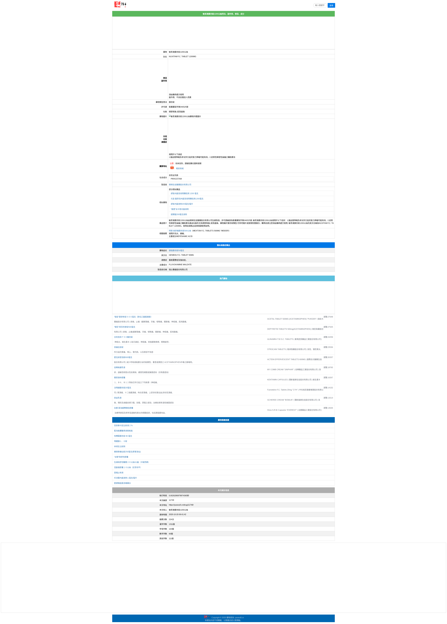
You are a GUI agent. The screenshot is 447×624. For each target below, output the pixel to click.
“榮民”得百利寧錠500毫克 (124, 327)
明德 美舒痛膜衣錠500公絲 (180, 231)
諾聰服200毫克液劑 (179, 214)
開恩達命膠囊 (119, 378)
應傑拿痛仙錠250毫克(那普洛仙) (127, 452)
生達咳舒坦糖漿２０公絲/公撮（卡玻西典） (132, 462)
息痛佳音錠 (118, 347)
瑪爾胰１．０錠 (120, 441)
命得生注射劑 (119, 446)
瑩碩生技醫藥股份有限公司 (180, 185)
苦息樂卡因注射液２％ (123, 426)
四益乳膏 (118, 398)
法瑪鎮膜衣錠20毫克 (122, 388)
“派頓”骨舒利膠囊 (121, 457)
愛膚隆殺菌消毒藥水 (122, 483)
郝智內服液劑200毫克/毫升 (182, 204)
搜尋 (331, 6)
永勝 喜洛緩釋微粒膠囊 (123, 408)
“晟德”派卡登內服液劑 (180, 209)
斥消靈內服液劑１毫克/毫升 (125, 478)
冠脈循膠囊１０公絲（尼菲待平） (128, 467)
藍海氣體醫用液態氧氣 (123, 431)
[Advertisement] (182, 33)
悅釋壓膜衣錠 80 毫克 (123, 436)
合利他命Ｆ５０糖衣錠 (123, 337)
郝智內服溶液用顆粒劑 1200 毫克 (184, 193)
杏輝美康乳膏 (119, 367)
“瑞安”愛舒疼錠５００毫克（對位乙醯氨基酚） (133, 317)
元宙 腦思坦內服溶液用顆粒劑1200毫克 (187, 199)
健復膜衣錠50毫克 (176, 250)
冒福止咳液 (118, 473)
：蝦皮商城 (179, 168)
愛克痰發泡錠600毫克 (123, 357)
